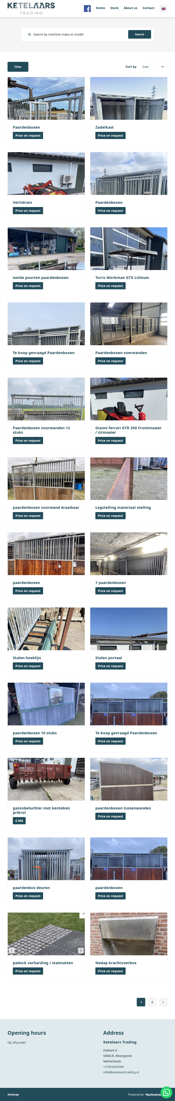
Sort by (131, 67)
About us (130, 8)
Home (100, 8)
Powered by (136, 1094)
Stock (114, 8)
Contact (148, 8)
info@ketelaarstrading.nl (121, 1072)
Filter (18, 67)
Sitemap (13, 1094)
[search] (87, 34)
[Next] (163, 1002)
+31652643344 (113, 1067)
